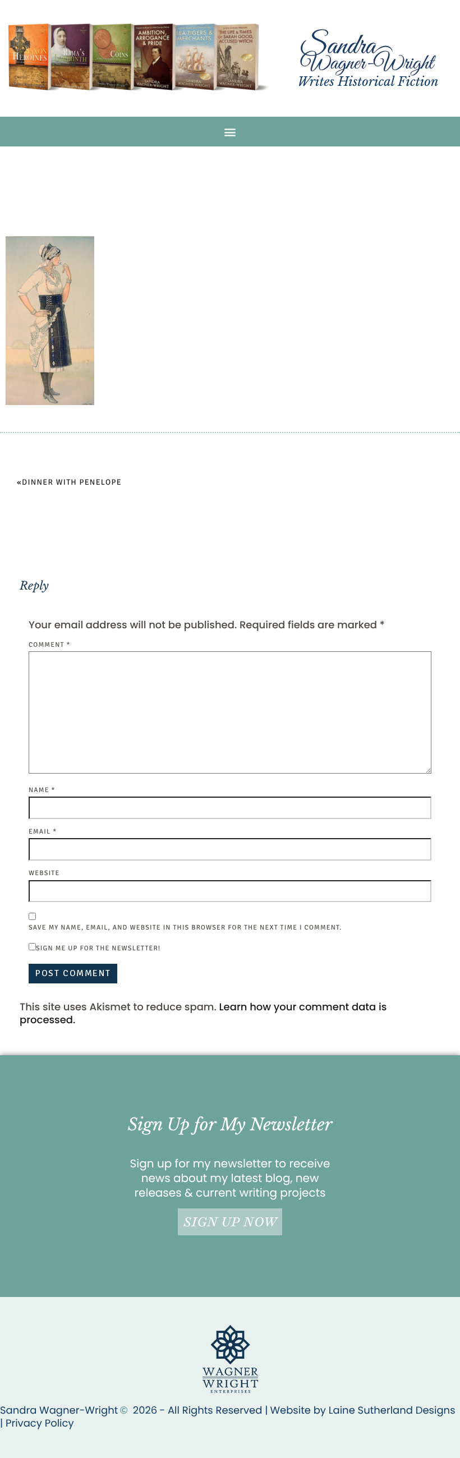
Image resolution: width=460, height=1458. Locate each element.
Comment (50, 645)
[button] (230, 131)
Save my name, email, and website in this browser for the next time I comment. (185, 927)
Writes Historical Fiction (367, 81)
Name (42, 790)
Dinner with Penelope (72, 482)
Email (43, 831)
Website (44, 873)
